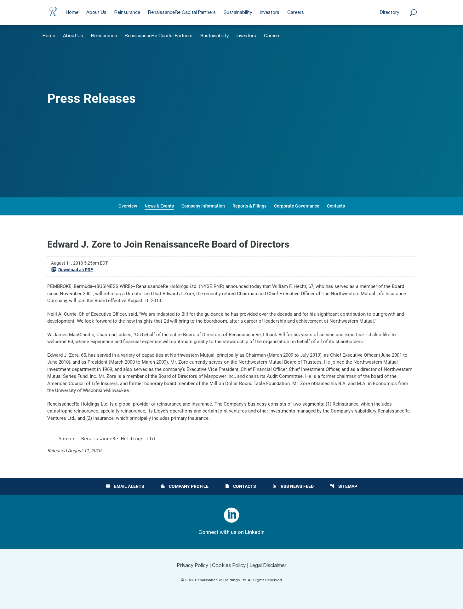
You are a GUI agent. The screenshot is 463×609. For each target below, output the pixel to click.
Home (72, 13)
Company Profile (185, 486)
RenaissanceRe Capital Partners (182, 13)
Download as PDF (75, 269)
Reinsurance (127, 13)
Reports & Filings (249, 205)
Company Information (203, 205)
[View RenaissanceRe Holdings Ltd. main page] (53, 16)
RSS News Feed (293, 486)
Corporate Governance (296, 205)
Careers (295, 13)
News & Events (159, 205)
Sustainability (238, 13)
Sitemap (343, 486)
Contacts (336, 205)
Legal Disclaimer (268, 566)
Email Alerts (125, 486)
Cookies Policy (229, 566)
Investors (269, 13)
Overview (127, 205)
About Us (96, 13)
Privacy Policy (192, 566)
